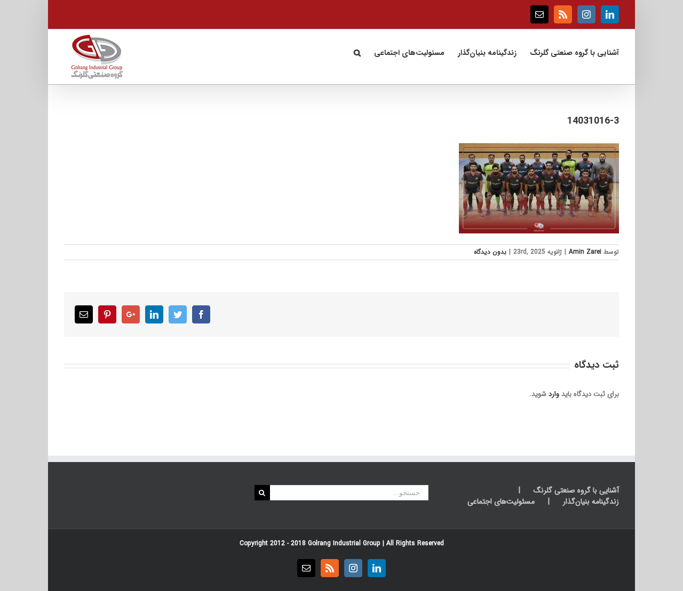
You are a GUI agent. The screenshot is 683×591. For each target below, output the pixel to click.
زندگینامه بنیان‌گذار (591, 501)
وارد (554, 394)
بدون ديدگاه (490, 252)
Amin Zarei (585, 252)
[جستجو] (357, 51)
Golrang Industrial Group (344, 543)
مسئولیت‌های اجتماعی (501, 501)
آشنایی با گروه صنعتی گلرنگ (576, 490)
